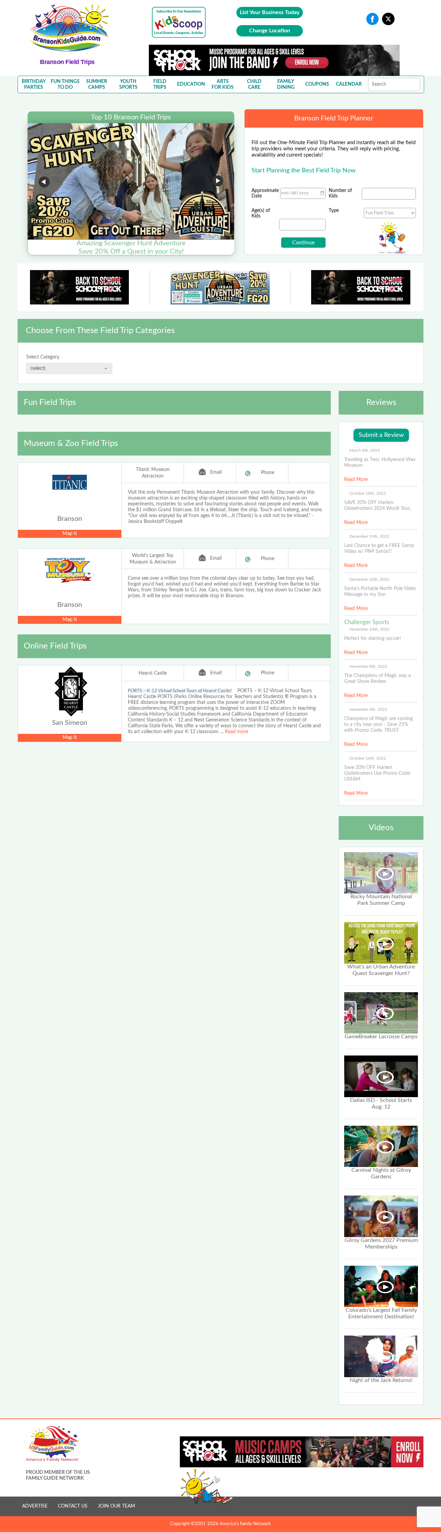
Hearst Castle (153, 673)
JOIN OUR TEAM (116, 1506)
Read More (356, 479)
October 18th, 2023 (367, 493)
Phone (267, 472)
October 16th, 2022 (367, 758)
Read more (236, 731)
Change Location (269, 30)
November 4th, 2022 (368, 709)
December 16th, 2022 (369, 579)
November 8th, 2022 (368, 666)
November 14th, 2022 (369, 629)
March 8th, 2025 (364, 450)
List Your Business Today (269, 12)
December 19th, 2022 (369, 536)
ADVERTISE (35, 1506)
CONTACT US (73, 1506)
